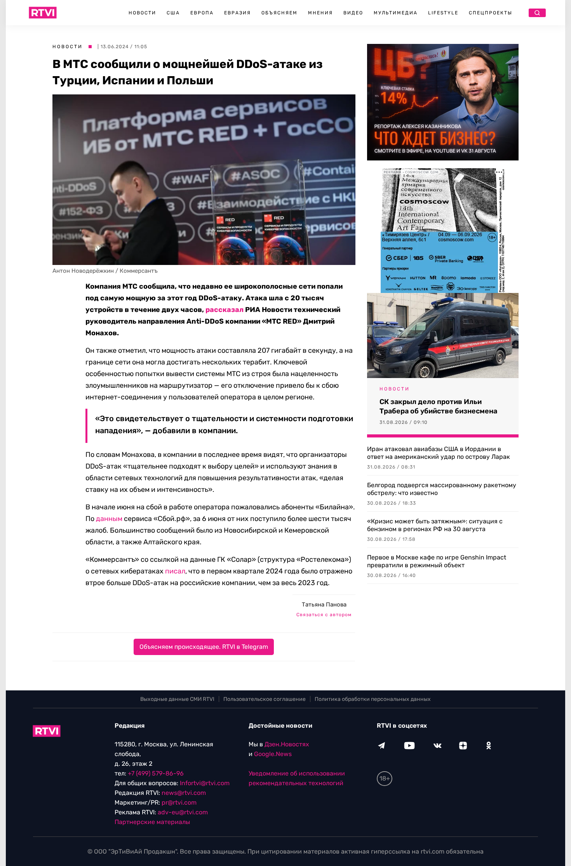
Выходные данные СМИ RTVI (177, 699)
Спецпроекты (490, 13)
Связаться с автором (324, 614)
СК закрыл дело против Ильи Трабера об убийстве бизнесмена (438, 406)
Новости (142, 13)
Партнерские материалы (152, 822)
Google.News (273, 754)
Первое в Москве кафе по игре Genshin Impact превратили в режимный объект (436, 561)
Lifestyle (443, 13)
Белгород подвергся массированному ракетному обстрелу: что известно (441, 489)
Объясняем (279, 13)
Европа (202, 13)
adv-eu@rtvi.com (183, 812)
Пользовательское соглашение (264, 699)
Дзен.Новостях (287, 744)
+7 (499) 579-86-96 (156, 773)
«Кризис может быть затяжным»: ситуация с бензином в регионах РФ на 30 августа (435, 525)
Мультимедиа (396, 13)
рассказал (224, 309)
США (173, 13)
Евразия (237, 13)
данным (109, 518)
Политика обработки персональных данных (373, 699)
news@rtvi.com (184, 792)
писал (175, 571)
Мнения (320, 13)
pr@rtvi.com (179, 802)
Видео (353, 13)
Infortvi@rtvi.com (205, 783)
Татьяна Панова (324, 604)
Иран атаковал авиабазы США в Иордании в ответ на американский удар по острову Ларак (438, 452)
